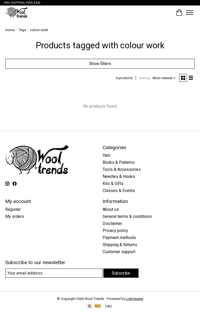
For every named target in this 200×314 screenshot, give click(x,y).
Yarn (106, 155)
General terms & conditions (127, 216)
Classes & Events (119, 190)
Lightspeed (134, 299)
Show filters (100, 63)
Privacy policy (115, 230)
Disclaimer (112, 223)
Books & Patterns (119, 162)
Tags (22, 30)
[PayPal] (98, 306)
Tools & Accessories (122, 169)
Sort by (144, 78)
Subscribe (121, 273)
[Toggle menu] (189, 12)
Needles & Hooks (119, 176)
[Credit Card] (89, 306)
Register (13, 209)
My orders (14, 216)
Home (9, 30)
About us (111, 209)
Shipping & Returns (120, 244)
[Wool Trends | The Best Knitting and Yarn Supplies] (16, 12)
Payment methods (119, 237)
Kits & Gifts (113, 183)
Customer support (119, 251)
